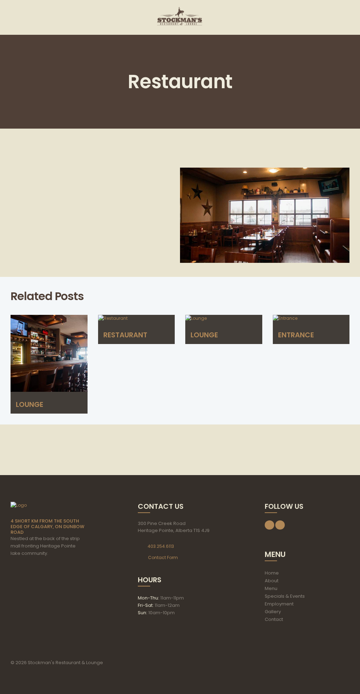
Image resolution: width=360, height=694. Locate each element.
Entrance (296, 335)
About (271, 580)
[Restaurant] (264, 215)
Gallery (273, 611)
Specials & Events (285, 596)
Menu (271, 588)
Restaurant (125, 335)
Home (272, 573)
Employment (279, 604)
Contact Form (163, 557)
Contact (274, 619)
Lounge (29, 404)
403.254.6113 (161, 546)
